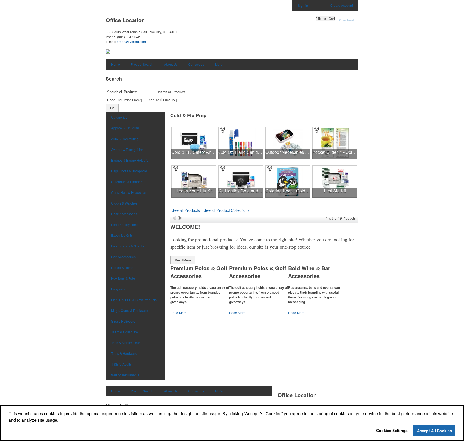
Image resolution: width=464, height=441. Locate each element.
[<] (175, 218)
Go (112, 107)
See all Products (186, 210)
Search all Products (171, 91)
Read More (183, 260)
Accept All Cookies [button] (434, 430)
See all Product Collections (226, 210)
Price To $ (170, 99)
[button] (325, 18)
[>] (180, 218)
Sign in (303, 5)
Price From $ (133, 99)
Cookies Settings (392, 430)
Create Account (341, 5)
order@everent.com (131, 41)
